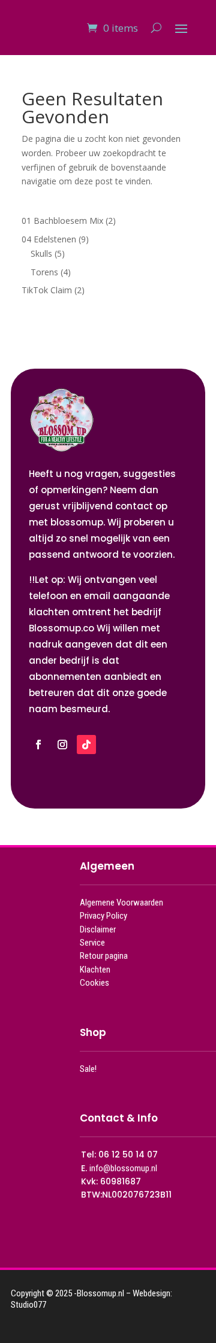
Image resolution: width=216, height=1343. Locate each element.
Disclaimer (98, 929)
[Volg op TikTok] (86, 744)
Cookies (94, 982)
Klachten (95, 969)
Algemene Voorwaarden (121, 902)
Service (92, 942)
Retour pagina (104, 955)
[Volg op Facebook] (38, 744)
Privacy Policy (103, 915)
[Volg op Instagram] (62, 744)
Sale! (88, 1069)
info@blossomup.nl (123, 1168)
